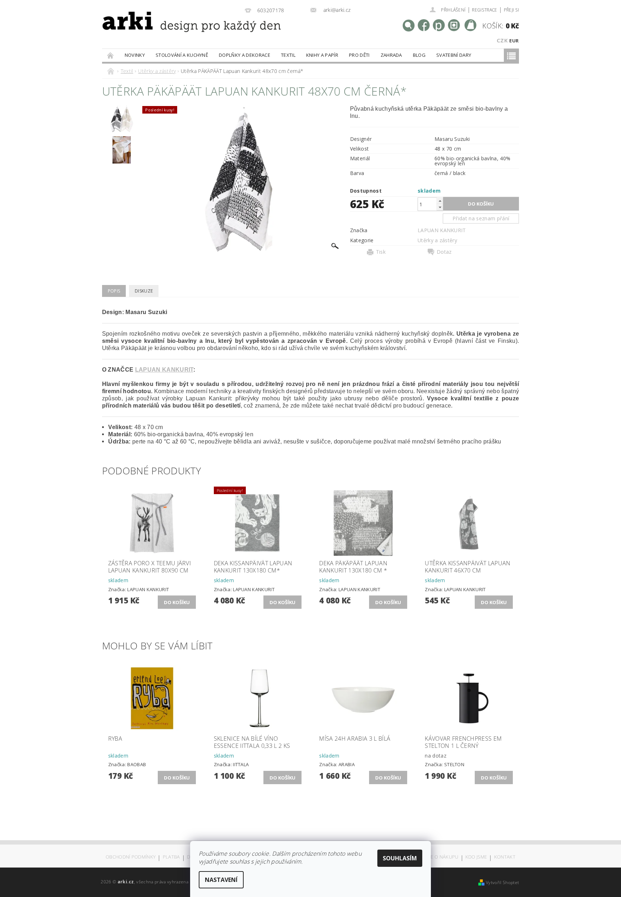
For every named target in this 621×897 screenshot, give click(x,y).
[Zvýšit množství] (440, 200)
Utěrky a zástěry (437, 240)
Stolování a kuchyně (182, 55)
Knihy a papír (322, 55)
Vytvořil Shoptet (502, 882)
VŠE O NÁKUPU (442, 857)
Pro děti (359, 55)
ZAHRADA (391, 55)
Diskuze (144, 291)
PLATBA (171, 857)
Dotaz (444, 252)
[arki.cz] (168, 30)
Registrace (484, 10)
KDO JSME (476, 857)
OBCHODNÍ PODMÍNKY (131, 857)
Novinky (135, 55)
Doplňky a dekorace (244, 55)
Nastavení (221, 880)
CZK (502, 40)
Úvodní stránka (110, 55)
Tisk (381, 252)
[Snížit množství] (440, 207)
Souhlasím (400, 858)
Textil (288, 55)
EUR (514, 40)
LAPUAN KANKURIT (442, 230)
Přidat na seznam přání (480, 218)
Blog (419, 55)
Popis (114, 291)
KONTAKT (504, 857)
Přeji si (511, 10)
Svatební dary (453, 55)
